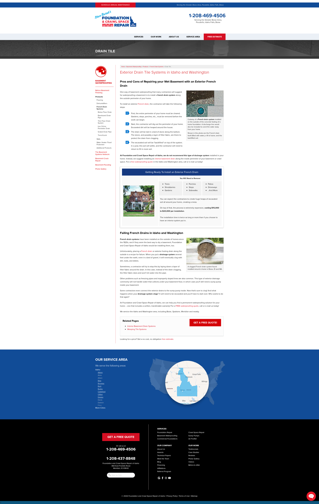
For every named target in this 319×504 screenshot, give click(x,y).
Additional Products (104, 148)
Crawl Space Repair (196, 432)
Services (138, 36)
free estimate (167, 339)
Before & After (194, 465)
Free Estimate (214, 36)
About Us (174, 36)
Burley (100, 389)
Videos (191, 461)
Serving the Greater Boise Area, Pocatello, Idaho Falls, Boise (200, 5)
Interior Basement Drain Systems (141, 326)
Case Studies (193, 452)
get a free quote (120, 437)
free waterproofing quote (142, 161)
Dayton (100, 397)
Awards (160, 452)
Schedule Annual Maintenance (115, 5)
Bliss (99, 380)
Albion (100, 372)
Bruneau (101, 383)
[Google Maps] (159, 477)
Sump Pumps (193, 435)
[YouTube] (169, 477)
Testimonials (193, 449)
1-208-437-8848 (120, 458)
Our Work (156, 36)
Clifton (100, 394)
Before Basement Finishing (102, 91)
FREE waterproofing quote (187, 305)
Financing (161, 465)
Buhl (99, 386)
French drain (143, 103)
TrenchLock (102, 135)
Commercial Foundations (167, 438)
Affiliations (161, 468)
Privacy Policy (171, 496)
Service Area (193, 36)
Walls (98, 139)
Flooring (100, 100)
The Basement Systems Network (102, 153)
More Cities (100, 407)
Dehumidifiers (102, 103)
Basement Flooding (103, 165)
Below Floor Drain (105, 112)
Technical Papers (164, 455)
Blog (159, 461)
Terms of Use (184, 496)
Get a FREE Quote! (205, 322)
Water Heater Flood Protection (104, 144)
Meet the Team (163, 458)
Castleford (101, 391)
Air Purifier (192, 438)
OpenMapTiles (184, 403)
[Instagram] (165, 477)
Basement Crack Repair (102, 159)
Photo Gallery (100, 169)
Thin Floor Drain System (104, 122)
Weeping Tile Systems (136, 329)
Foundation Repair (164, 432)
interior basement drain (165, 158)
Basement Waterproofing (103, 82)
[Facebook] (162, 477)
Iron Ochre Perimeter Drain (104, 127)
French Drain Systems (102, 108)
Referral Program (164, 471)
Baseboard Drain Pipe (104, 117)
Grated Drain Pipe (105, 132)
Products (99, 97)
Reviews (191, 455)
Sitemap (194, 496)
